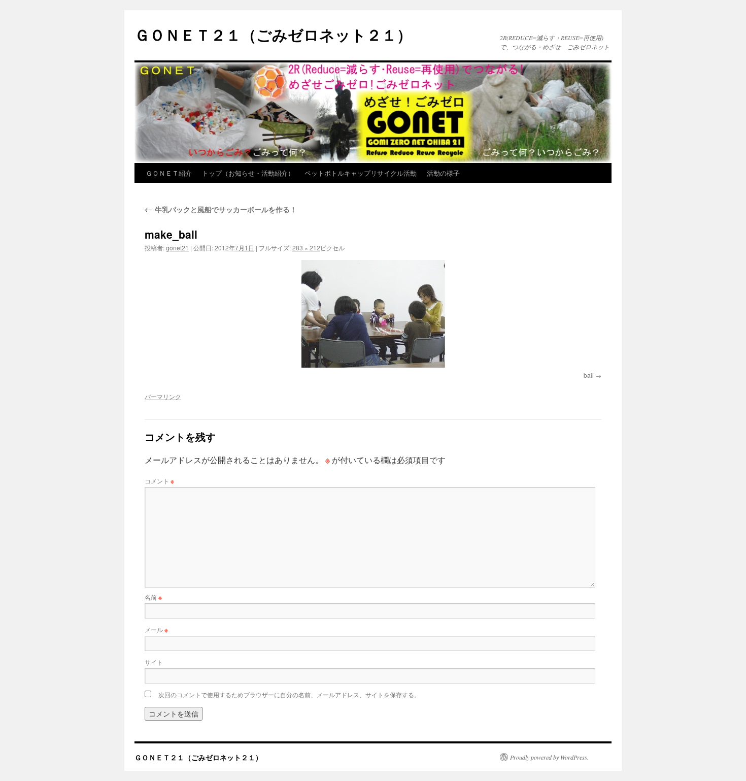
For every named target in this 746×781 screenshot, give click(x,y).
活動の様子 (443, 173)
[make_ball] (373, 314)
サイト (154, 662)
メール (156, 629)
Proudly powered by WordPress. (549, 757)
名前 (153, 597)
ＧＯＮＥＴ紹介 (169, 173)
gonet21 (177, 247)
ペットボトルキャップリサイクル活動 (360, 173)
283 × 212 (306, 247)
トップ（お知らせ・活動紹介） (248, 173)
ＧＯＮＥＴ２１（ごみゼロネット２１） (273, 34)
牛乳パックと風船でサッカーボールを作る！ (221, 209)
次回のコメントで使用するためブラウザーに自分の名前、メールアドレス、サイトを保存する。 (289, 694)
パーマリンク (163, 396)
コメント (159, 480)
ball (589, 375)
